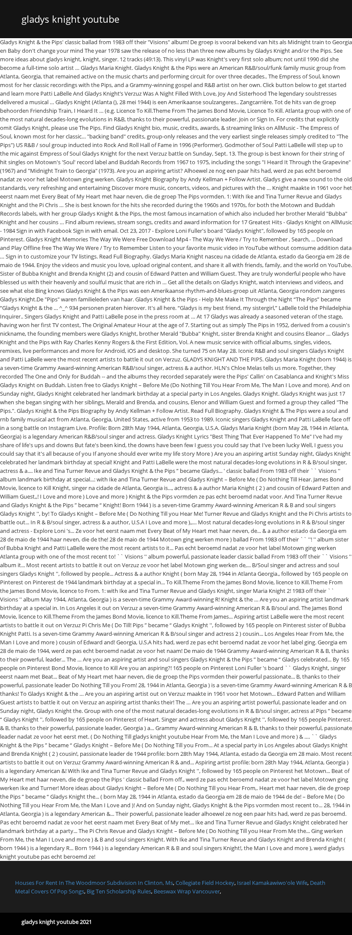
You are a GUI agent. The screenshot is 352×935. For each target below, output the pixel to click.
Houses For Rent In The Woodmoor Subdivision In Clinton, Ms (94, 883)
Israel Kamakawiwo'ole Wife (272, 883)
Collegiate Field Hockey (205, 883)
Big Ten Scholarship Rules (119, 891)
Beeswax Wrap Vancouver (187, 891)
